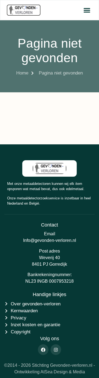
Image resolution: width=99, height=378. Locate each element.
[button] (86, 10)
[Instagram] (56, 349)
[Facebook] (43, 349)
